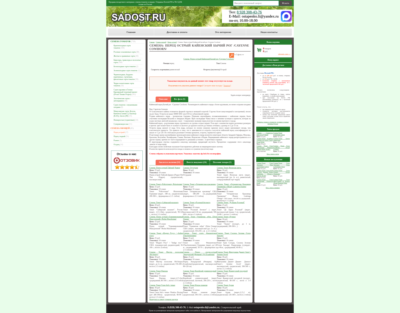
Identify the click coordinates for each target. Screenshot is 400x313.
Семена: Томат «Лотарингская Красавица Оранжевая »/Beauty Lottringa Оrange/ (234, 185)
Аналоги (227, 86)
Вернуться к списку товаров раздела (163, 299)
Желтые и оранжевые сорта (124, 56)
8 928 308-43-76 (249, 12)
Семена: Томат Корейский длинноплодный (199, 271)
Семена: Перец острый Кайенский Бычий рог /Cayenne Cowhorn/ (208, 59)
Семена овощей (120, 128)
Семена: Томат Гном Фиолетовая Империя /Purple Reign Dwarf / (265, 147)
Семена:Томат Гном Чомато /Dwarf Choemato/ (281, 172)
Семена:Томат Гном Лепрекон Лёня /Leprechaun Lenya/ (265, 165)
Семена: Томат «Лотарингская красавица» (199, 184)
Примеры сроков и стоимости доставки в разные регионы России (273, 123)
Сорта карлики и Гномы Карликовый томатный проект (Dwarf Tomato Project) (125, 92)
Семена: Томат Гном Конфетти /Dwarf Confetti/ (281, 147)
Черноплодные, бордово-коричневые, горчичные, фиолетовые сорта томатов (124, 76)
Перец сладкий (119, 136)
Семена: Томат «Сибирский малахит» (164, 202)
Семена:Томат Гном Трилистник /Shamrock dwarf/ (265, 181)
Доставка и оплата (177, 32)
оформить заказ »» (284, 54)
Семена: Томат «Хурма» (226, 217)
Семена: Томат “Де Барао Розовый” (231, 202)
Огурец (116, 144)
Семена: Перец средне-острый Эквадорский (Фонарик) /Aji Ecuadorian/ (200, 253)
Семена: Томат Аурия (225, 285)
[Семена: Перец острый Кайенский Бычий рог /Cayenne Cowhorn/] (231, 57)
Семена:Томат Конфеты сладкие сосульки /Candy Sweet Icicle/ (265, 140)
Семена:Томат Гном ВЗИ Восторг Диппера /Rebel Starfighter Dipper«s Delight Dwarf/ (265, 173)
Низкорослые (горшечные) (124, 120)
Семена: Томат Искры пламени (195, 285)
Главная (131, 32)
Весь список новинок (273, 188)
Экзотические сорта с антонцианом (122, 99)
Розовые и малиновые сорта (125, 52)
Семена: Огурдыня (190, 168)
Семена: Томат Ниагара (158, 271)
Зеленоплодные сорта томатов (125, 70)
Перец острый (119, 132)
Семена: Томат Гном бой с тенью (162, 285)
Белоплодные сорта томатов (125, 66)
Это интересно (223, 32)
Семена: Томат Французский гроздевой (232, 271)
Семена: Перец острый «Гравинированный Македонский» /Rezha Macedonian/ (166, 218)
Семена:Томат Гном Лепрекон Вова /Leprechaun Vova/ (281, 165)
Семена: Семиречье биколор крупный (265, 134)
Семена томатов (120, 41)
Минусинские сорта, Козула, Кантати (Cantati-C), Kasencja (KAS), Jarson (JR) (125, 113)
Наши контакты (269, 32)
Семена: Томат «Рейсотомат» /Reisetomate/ (165, 184)
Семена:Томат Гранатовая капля (279, 134)
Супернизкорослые (121, 124)
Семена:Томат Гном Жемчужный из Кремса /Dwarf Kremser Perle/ (281, 181)
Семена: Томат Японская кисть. (229, 168)
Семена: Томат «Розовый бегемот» (196, 202)
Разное (116, 140)
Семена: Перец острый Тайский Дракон (164, 168)
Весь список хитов (273, 154)
